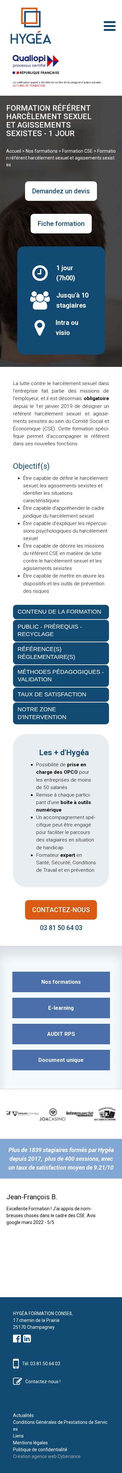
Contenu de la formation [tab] (59, 611)
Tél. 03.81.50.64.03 (41, 1363)
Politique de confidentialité (40, 1449)
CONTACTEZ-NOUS (61, 910)
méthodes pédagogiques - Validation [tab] (61, 676)
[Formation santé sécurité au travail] (29, 26)
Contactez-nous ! (43, 1381)
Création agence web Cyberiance (47, 1456)
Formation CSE (77, 151)
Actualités (23, 1415)
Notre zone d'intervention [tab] (42, 713)
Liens (18, 1435)
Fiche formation (61, 224)
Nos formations (42, 151)
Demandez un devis (61, 191)
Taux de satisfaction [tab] (52, 694)
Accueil (13, 151)
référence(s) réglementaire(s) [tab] (46, 653)
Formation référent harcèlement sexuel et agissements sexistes (61, 157)
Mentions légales (30, 1442)
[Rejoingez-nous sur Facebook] (17, 1340)
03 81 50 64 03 (61, 928)
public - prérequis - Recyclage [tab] (50, 630)
